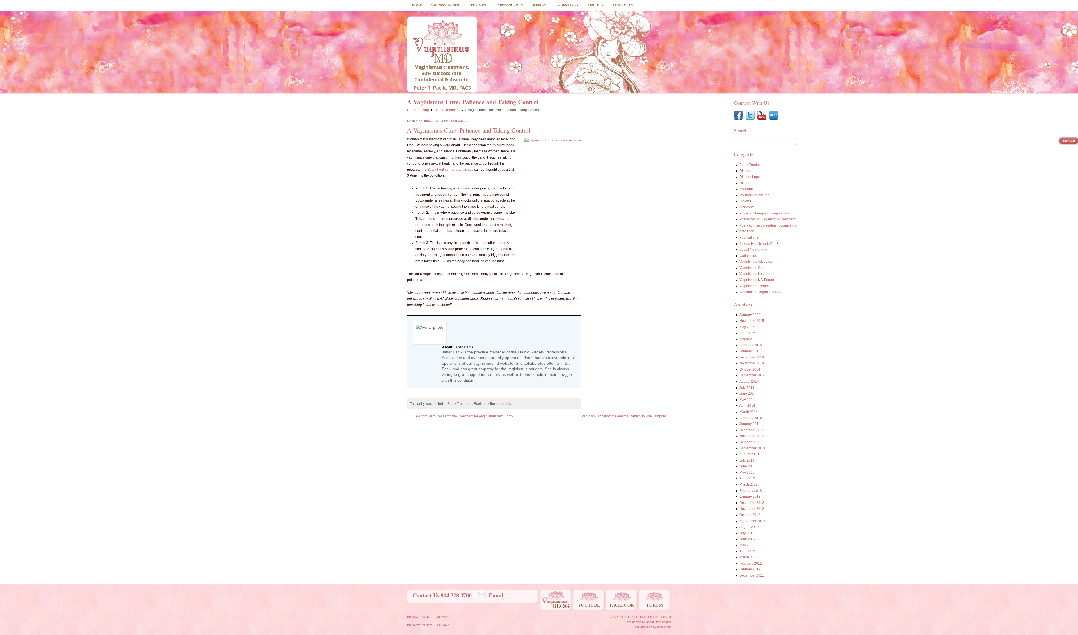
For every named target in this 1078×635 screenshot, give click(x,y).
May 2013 (747, 472)
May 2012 (747, 545)
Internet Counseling (754, 195)
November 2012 (751, 509)
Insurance (747, 189)
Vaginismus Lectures (755, 274)
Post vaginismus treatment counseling (768, 225)
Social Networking (753, 250)
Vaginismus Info (445, 5)
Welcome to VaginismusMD (760, 292)
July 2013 (746, 460)
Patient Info (567, 5)
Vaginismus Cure (752, 268)
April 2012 (747, 551)
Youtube (589, 605)
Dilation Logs (749, 177)
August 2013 (749, 454)
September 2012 (752, 521)
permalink (503, 403)
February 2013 (750, 491)
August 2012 (749, 527)
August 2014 (749, 381)
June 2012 (747, 539)
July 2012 (746, 533)
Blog (425, 110)
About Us (595, 5)
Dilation (745, 171)
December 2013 (751, 430)
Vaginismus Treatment (756, 286)
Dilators (745, 183)
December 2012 (751, 503)
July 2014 (746, 388)
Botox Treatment (447, 110)
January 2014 (749, 424)
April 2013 (747, 478)
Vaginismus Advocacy (756, 262)
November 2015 (751, 321)
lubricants (746, 207)
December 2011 (751, 575)
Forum (655, 605)
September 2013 (752, 448)
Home (417, 5)
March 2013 (748, 484)
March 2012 (748, 557)
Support (539, 5)
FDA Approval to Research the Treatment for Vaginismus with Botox (460, 416)
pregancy (746, 231)
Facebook (622, 605)
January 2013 (749, 497)
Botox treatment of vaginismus (450, 170)
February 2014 (750, 418)
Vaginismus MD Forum (756, 280)
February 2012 (750, 563)
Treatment (478, 5)
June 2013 (747, 466)
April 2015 (747, 333)
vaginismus (748, 256)
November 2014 (751, 363)
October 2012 (749, 515)
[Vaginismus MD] (442, 54)
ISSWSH (746, 201)
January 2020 (749, 315)
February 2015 (750, 345)
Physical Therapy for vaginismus (764, 213)
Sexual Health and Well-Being (762, 244)
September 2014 (752, 375)
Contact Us (623, 5)
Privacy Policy (419, 616)
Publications (748, 237)
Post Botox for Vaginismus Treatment (767, 219)
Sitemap (443, 616)
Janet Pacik (457, 121)
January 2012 (749, 569)
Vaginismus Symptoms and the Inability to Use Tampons (626, 416)
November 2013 (751, 436)
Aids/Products (510, 5)
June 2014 (747, 394)
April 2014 (747, 406)
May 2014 (747, 400)
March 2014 (748, 412)
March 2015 (748, 339)
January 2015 (749, 351)
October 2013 (749, 442)
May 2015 (747, 327)
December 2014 (751, 357)
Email (496, 595)
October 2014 (749, 369)
